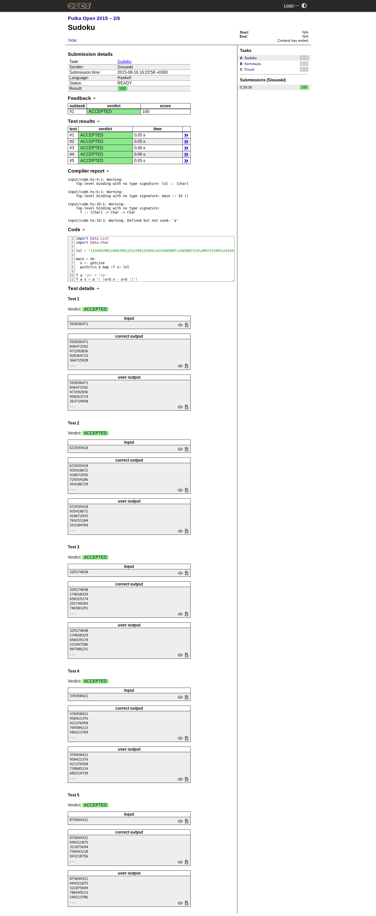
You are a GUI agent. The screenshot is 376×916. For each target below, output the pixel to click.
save (186, 325)
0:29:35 (273, 87)
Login (289, 5)
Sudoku (124, 61)
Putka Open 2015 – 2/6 (94, 18)
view (180, 325)
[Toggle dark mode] (304, 5)
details (186, 135)
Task (72, 40)
